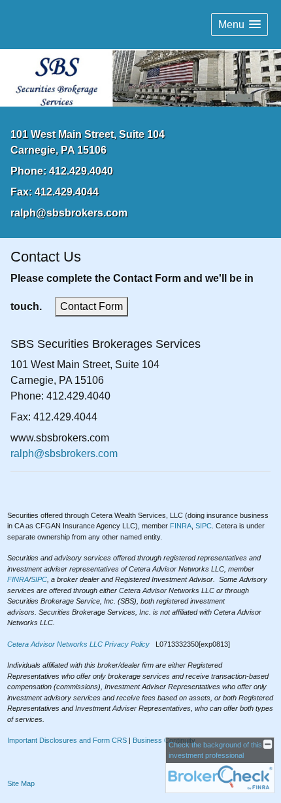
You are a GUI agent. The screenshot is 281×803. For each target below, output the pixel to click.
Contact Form (91, 306)
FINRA (180, 526)
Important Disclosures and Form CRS (67, 740)
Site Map (21, 783)
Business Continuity (164, 740)
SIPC (203, 526)
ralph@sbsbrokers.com (68, 212)
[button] (239, 24)
